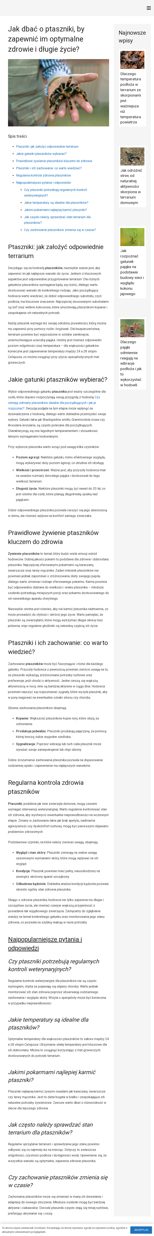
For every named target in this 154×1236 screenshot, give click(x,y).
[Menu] (148, 8)
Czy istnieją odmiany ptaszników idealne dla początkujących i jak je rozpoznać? (54, 402)
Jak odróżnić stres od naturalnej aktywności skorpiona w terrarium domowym (131, 186)
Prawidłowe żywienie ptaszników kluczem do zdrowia (54, 161)
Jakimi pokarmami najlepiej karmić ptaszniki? (55, 210)
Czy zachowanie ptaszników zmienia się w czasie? (60, 230)
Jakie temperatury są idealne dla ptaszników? (56, 203)
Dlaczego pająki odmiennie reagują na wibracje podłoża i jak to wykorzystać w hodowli (131, 363)
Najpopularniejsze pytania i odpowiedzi (43, 183)
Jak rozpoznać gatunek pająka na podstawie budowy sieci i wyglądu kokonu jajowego (132, 272)
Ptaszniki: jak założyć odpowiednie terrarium (47, 146)
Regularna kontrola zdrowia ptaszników (43, 175)
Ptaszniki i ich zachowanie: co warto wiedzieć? (49, 168)
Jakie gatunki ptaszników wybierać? (41, 154)
